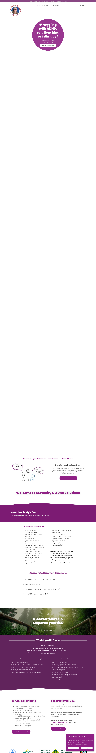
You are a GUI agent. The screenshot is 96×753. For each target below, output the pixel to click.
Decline (73, 748)
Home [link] (38, 5)
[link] (20, 4)
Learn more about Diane (68, 478)
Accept (86, 748)
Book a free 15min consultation (48, 45)
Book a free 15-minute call (21, 732)
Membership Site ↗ (58, 728)
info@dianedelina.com (59, 722)
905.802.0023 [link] (80, 5)
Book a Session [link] (55, 5)
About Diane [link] (45, 5)
